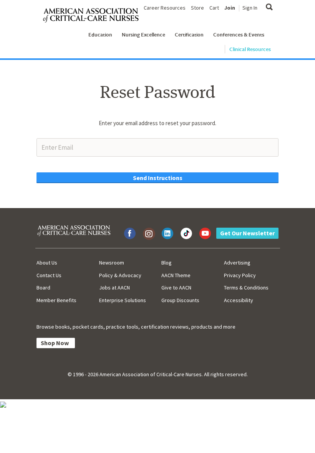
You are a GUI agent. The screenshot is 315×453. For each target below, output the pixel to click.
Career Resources (165, 7)
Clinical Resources (250, 49)
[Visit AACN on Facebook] (130, 233)
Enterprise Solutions (122, 300)
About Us (46, 262)
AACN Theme (176, 275)
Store (197, 7)
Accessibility (238, 300)
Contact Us (48, 275)
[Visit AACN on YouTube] (205, 233)
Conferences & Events (238, 34)
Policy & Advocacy (120, 275)
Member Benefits (56, 300)
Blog (166, 262)
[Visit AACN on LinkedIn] (167, 233)
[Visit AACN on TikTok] (186, 233)
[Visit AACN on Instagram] (148, 233)
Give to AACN (176, 287)
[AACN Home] (94, 15)
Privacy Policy (240, 275)
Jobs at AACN (114, 287)
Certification (189, 34)
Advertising (237, 262)
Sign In (249, 7)
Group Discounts (180, 300)
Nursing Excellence (143, 34)
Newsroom (111, 262)
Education (100, 34)
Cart (214, 7)
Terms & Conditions (246, 287)
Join (229, 7)
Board (43, 287)
